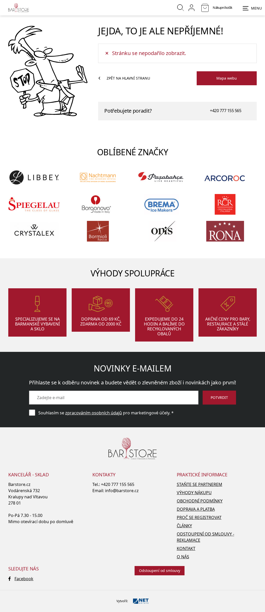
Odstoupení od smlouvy (159, 570)
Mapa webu (226, 78)
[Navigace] (252, 8)
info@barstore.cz (122, 490)
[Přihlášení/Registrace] (191, 7)
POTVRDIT (219, 397)
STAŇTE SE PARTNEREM (199, 484)
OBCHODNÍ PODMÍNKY (200, 501)
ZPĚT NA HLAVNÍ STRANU (128, 78)
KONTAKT (186, 548)
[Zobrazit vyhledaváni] (181, 7)
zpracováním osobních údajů (93, 413)
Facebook (23, 579)
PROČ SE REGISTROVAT (199, 517)
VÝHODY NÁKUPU (194, 492)
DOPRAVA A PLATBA (196, 509)
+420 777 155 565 (225, 110)
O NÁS (183, 557)
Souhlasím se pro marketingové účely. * (106, 412)
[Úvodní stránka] (18, 7)
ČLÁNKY (184, 526)
